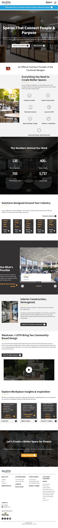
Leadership (4, 479)
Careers (3, 481)
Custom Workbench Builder (34, 483)
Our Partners (4, 483)
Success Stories (19, 487)
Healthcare (51, 231)
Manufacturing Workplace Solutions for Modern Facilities (28, 223)
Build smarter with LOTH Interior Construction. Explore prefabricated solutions (27, 7)
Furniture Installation (47, 487)
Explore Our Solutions (19, 46)
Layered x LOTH (46, 500)
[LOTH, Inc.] (6, 2)
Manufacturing (28, 231)
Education (16, 231)
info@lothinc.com (6, 507)
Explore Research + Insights (48, 416)
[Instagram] (2, 519)
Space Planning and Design (48, 494)
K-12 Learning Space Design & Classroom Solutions (17, 223)
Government (39, 231)
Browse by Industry (48, 216)
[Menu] (55, 3)
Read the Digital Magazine (10, 355)
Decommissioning (46, 484)
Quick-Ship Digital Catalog (34, 481)
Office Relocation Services (48, 489)
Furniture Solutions (32, 479)
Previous (22, 286)
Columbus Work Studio (19, 481)
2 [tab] (38, 286)
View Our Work (38, 46)
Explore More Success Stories (7, 285)
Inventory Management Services (49, 491)
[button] (2, 69)
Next (55, 286)
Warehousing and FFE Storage (48, 493)
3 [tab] (39, 286)
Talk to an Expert (28, 455)
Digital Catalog (25, 421)
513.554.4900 (5, 505)
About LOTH (5, 477)
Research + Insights (46, 421)
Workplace (5, 231)
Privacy (34, 524)
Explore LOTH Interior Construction (32, 324)
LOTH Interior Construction (46, 477)
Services (45, 481)
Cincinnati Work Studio (19, 479)
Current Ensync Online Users (27, 524)
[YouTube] (10, 519)
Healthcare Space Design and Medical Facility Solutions (51, 223)
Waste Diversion (46, 486)
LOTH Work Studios (20, 477)
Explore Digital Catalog (28, 415)
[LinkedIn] (7, 519)
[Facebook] (5, 519)
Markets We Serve (6, 486)
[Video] (29, 369)
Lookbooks (4, 421)
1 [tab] (36, 286)
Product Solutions (34, 477)
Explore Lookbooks (8, 416)
